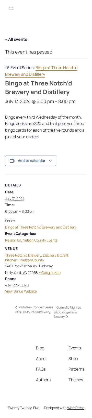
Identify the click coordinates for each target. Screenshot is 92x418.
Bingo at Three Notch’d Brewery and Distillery (40, 227)
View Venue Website (21, 291)
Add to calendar (31, 160)
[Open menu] (11, 8)
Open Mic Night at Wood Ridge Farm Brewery (67, 312)
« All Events (16, 39)
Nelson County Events (40, 240)
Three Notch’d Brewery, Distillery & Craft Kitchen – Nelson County (36, 258)
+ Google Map (50, 272)
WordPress (75, 407)
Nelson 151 (13, 240)
